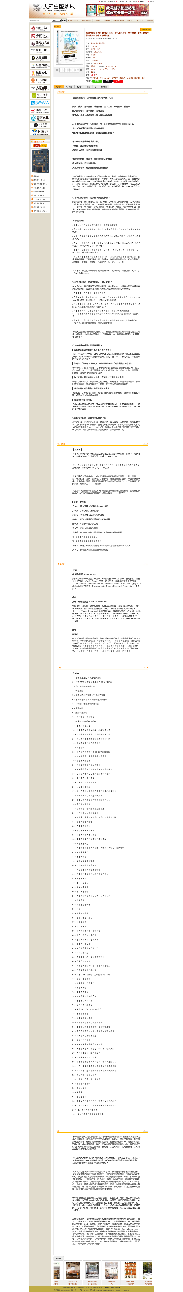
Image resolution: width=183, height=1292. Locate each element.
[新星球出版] (40, 68)
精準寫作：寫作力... (40, 180)
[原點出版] (40, 53)
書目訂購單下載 (118, 20)
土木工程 (107, 78)
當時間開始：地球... (40, 211)
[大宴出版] (40, 91)
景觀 (101, 78)
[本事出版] (40, 113)
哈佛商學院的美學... (40, 184)
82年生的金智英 (38, 192)
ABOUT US (143, 1)
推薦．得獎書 (86, 20)
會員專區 (107, 20)
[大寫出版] (40, 61)
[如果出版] (40, 31)
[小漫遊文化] (40, 134)
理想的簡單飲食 (38, 203)
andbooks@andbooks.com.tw (105, 1290)
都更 (143, 78)
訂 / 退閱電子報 (122, 1)
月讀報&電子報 (73, 20)
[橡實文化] (40, 38)
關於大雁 (140, 20)
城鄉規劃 (122, 78)
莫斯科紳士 (37, 176)
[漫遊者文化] (40, 46)
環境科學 (137, 78)
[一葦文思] (40, 127)
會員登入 (103, 1)
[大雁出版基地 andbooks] (57, 16)
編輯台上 (130, 20)
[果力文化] (40, 98)
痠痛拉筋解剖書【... (40, 196)
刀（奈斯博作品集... (40, 199)
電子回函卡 (133, 1)
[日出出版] (40, 83)
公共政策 (130, 78)
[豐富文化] (40, 121)
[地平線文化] (40, 106)
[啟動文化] (40, 76)
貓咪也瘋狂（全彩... (40, 188)
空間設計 (95, 78)
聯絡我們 (150, 20)
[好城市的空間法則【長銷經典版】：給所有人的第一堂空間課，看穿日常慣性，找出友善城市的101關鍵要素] (82, 65)
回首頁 (152, 1)
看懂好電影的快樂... (40, 207)
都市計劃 (115, 78)
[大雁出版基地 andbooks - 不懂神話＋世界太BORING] (117, 16)
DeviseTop (125, 1290)
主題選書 (97, 20)
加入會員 (112, 1)
